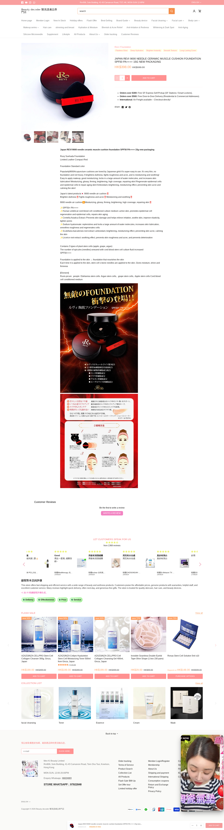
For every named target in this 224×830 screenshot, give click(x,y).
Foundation (125, 47)
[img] (112, 542)
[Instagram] (30, 2)
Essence (100, 723)
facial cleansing (28, 723)
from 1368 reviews (112, 545)
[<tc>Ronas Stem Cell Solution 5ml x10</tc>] (185, 634)
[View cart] (199, 11)
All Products (124, 777)
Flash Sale (28, 613)
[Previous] (25, 86)
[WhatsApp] (34, 2)
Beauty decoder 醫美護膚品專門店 (39, 10)
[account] (194, 11)
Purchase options (185, 676)
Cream (136, 723)
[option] (64, 86)
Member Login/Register (159, 761)
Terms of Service (126, 765)
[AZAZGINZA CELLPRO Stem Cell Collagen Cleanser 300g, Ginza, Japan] (39, 634)
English (195, 2)
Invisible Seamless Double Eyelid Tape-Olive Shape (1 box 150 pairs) (147, 657)
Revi (117, 47)
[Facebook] (22, 2)
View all (199, 613)
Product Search (125, 769)
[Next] (104, 86)
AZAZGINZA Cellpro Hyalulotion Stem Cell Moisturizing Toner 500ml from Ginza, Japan (74, 659)
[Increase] (127, 78)
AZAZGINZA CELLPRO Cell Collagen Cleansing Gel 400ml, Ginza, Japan (108, 659)
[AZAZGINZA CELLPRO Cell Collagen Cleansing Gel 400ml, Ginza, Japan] (112, 634)
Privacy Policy (154, 791)
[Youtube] (26, 2)
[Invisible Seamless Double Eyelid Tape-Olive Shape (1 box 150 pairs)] (148, 634)
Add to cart (214, 825)
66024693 (67, 778)
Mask (173, 723)
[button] (24, 564)
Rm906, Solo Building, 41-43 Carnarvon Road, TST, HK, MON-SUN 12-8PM (112, 2)
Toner (61, 723)
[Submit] (172, 11)
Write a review (112, 513)
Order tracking (124, 761)
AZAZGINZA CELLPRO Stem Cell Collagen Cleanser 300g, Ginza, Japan (37, 659)
